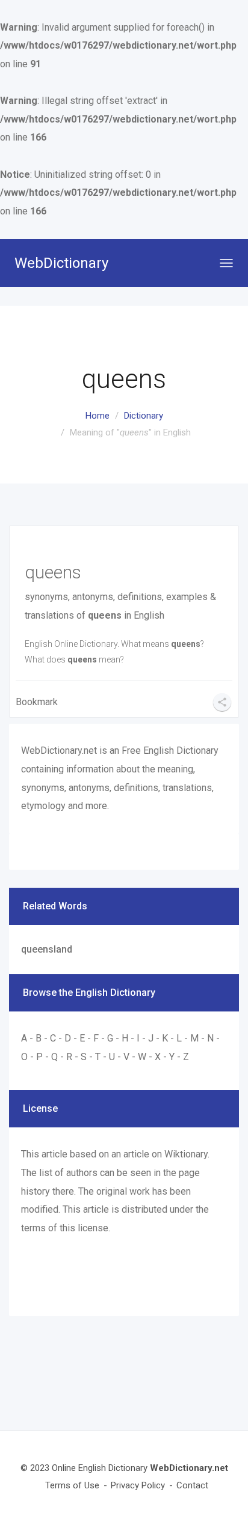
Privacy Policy (138, 1485)
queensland (46, 949)
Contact (192, 1485)
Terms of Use (72, 1485)
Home (97, 415)
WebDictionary (61, 263)
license (93, 1228)
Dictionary (143, 415)
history (35, 1191)
